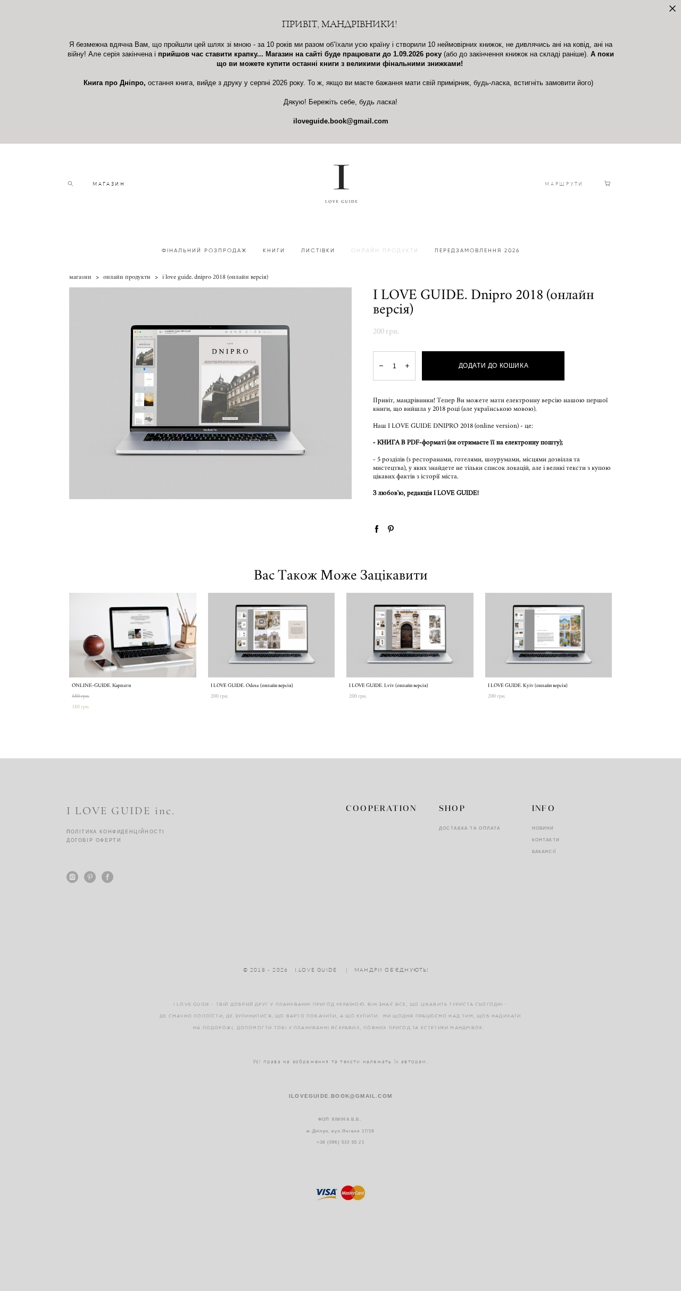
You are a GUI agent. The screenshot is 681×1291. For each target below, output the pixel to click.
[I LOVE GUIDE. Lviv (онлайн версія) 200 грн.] (410, 635)
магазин (80, 277)
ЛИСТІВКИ (318, 250)
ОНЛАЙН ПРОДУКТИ (385, 250)
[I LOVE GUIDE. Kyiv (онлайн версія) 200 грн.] (548, 635)
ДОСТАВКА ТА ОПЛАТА (470, 828)
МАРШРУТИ (564, 184)
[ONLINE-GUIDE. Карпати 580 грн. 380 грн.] (132, 635)
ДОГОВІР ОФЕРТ (92, 840)
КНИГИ (274, 250)
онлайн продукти (127, 277)
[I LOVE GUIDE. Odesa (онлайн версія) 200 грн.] (271, 635)
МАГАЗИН (109, 184)
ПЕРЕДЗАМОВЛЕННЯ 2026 (477, 250)
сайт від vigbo (340, 1266)
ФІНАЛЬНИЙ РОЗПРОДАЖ (204, 250)
